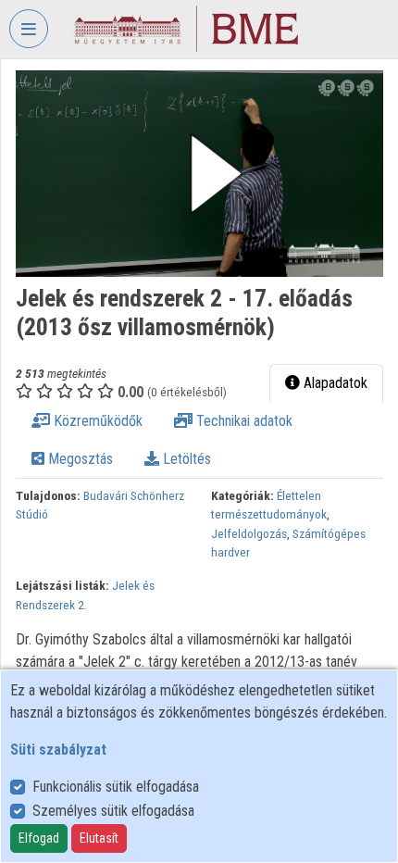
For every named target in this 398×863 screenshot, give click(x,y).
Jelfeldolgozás (249, 533)
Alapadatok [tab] (333, 383)
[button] (199, 173)
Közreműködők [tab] (96, 421)
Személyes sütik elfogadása (113, 810)
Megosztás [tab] (78, 459)
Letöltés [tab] (185, 459)
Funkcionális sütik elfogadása (115, 786)
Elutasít (99, 838)
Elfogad (39, 838)
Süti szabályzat (58, 749)
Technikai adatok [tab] (242, 421)
